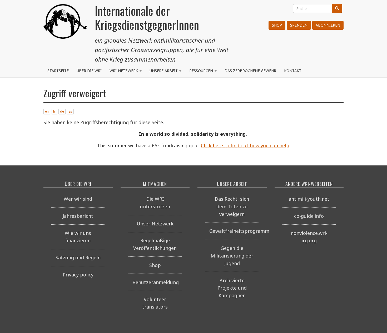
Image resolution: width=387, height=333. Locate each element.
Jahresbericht (78, 216)
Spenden (298, 25)
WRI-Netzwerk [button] (124, 70)
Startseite (58, 70)
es (70, 111)
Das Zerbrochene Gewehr (250, 70)
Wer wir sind (78, 199)
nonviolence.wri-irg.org (309, 237)
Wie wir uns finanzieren (78, 237)
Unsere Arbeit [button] (164, 70)
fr (54, 111)
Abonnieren (328, 25)
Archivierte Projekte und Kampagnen (232, 288)
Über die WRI (89, 70)
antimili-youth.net (309, 199)
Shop (277, 25)
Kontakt (292, 70)
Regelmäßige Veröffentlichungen (155, 244)
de (62, 111)
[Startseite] (65, 23)
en (47, 111)
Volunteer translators (155, 303)
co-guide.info (309, 216)
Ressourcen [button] (201, 70)
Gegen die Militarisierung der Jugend (232, 255)
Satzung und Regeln (78, 257)
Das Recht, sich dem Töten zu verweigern (232, 206)
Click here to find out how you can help (245, 145)
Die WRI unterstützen (155, 203)
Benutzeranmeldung (155, 282)
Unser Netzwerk (155, 223)
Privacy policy (78, 274)
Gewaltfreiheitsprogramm (234, 231)
